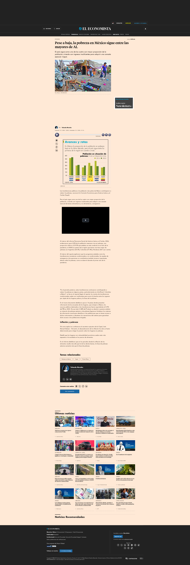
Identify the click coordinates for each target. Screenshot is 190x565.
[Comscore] (131, 559)
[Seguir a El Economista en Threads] (128, 548)
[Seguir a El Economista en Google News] (125, 548)
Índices (122, 34)
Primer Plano (85, 359)
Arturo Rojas (99, 436)
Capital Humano (120, 500)
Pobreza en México (66, 359)
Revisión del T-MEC (95, 34)
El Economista (60, 532)
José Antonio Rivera (59, 436)
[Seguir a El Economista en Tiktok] (131, 548)
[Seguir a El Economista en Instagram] (135, 545)
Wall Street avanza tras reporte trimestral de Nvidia (63, 431)
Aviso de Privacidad (60, 537)
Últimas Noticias (65, 34)
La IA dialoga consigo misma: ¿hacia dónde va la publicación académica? (63, 504)
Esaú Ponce (79, 460)
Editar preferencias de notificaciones (56, 539)
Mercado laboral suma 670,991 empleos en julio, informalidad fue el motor (125, 504)
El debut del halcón (101, 478)
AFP (97, 508)
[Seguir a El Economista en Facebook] (118, 545)
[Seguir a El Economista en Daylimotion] (138, 545)
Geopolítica (98, 500)
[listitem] (57, 135)
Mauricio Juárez (120, 436)
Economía (57, 39)
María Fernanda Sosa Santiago (82, 484)
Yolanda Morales (67, 127)
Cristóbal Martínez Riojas (122, 508)
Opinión (118, 452)
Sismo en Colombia (84, 34)
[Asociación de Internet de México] (141, 559)
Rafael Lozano (58, 508)
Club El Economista (78, 532)
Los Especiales (78, 428)
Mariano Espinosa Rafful (122, 460)
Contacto (84, 537)
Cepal (76, 359)
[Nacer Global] (51, 546)
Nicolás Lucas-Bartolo (121, 484)
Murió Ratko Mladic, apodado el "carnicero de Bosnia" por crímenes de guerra (105, 504)
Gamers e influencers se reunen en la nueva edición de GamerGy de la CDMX (84, 432)
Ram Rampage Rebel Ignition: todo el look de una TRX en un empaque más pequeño (125, 432)
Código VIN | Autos (121, 428)
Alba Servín (79, 436)
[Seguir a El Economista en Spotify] (131, 545)
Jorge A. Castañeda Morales (102, 484)
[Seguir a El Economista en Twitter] (121, 545)
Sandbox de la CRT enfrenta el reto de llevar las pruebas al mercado (125, 479)
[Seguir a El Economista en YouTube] (128, 545)
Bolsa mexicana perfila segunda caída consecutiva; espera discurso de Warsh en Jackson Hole (64, 480)
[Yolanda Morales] (56, 127)
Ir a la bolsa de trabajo (66, 550)
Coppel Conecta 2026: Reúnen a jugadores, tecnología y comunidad (64, 455)
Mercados (57, 428)
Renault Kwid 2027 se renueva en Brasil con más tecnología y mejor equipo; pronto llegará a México (84, 456)
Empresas (118, 476)
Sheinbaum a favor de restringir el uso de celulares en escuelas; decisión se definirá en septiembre (105, 432)
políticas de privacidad (128, 539)
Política (97, 428)
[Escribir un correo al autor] (70, 379)
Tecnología (98, 452)
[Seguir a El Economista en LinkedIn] (125, 545)
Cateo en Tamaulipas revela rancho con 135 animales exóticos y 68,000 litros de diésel (84, 480)
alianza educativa (106, 34)
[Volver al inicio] (76, 528)
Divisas (127, 34)
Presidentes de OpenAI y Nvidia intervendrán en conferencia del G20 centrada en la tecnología (104, 456)
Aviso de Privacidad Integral (73, 537)
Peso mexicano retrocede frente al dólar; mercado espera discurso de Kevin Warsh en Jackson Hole (84, 504)
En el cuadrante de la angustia (124, 454)
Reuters (98, 460)
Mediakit (56, 534)
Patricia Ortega (59, 460)
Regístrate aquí (118, 536)
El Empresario (68, 532)
